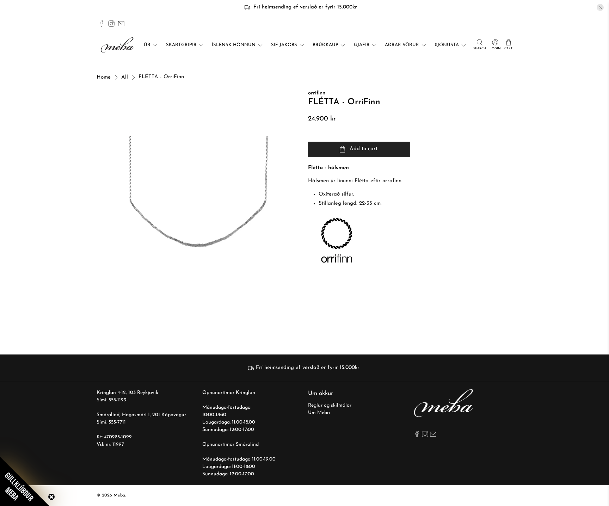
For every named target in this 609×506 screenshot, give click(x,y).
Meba (119, 495)
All (124, 77)
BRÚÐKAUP (325, 45)
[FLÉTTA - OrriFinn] (199, 192)
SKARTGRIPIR (181, 45)
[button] (24, 481)
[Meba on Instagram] (111, 23)
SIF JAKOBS (284, 45)
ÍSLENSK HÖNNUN (234, 45)
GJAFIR (362, 45)
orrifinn (316, 93)
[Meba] (118, 45)
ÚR (147, 45)
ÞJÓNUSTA (447, 45)
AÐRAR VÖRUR (402, 45)
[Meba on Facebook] (101, 23)
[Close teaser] (51, 496)
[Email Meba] (121, 23)
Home (104, 77)
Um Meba (319, 412)
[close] (600, 7)
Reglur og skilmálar (329, 405)
